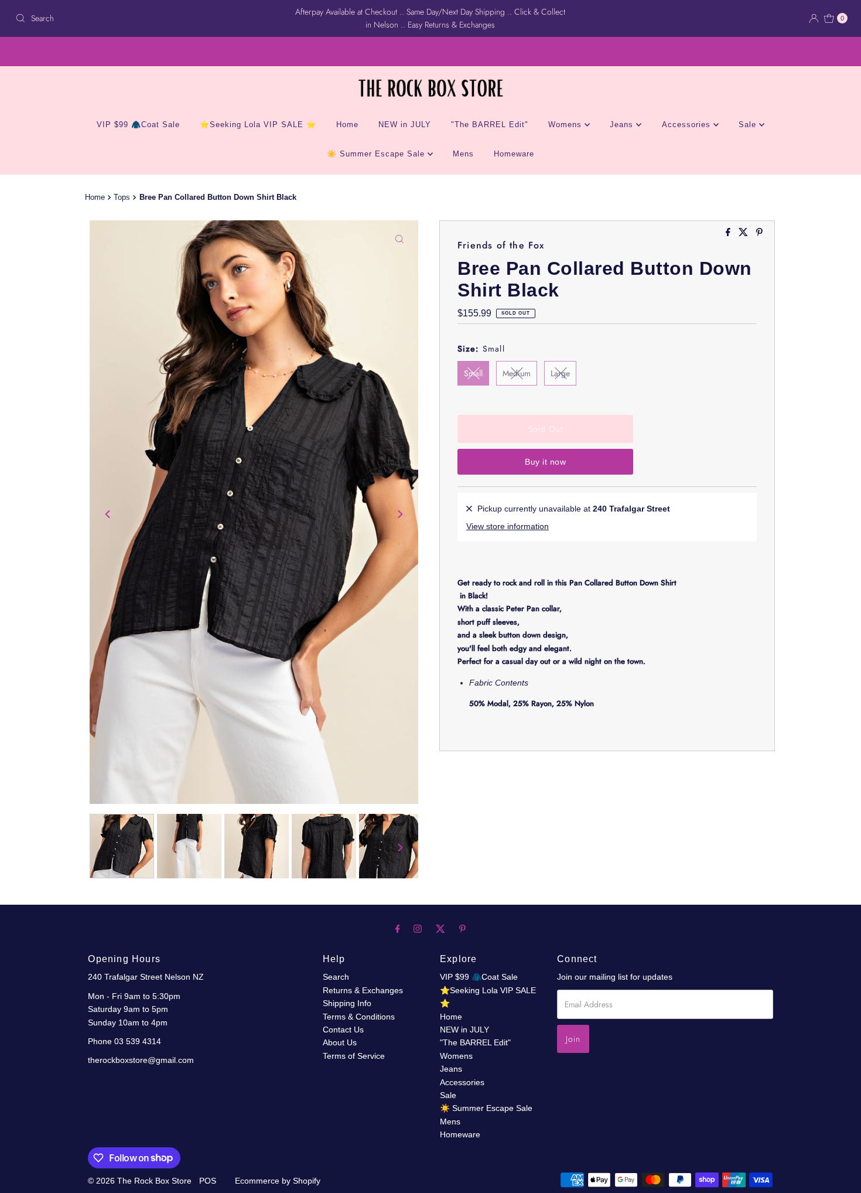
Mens (463, 153)
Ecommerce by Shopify (277, 1180)
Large (560, 373)
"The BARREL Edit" (489, 124)
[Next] (399, 514)
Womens (566, 124)
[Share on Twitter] (744, 233)
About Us (340, 1042)
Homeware (514, 153)
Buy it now (545, 461)
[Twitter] (440, 928)
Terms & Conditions (359, 1016)
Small (473, 373)
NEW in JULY (404, 124)
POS (207, 1180)
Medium (517, 373)
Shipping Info (347, 1003)
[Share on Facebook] (729, 233)
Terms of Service (354, 1056)
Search (336, 976)
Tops (122, 197)
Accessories (687, 124)
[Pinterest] (462, 928)
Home (347, 124)
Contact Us (343, 1029)
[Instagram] (418, 928)
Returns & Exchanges (363, 990)
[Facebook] (397, 928)
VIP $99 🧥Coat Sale (138, 124)
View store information (507, 526)
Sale (749, 124)
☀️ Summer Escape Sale (377, 153)
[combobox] (147, 18)
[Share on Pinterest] (759, 233)
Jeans (623, 124)
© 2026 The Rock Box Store (141, 1180)
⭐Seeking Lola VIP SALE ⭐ (258, 124)
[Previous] (108, 514)
